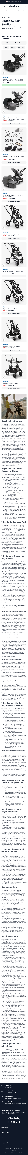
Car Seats (14, 10)
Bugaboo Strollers (15, 16)
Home (20, 10)
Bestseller (13, 47)
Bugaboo (7, 16)
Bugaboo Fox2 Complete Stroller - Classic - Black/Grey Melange (13, 196)
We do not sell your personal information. (14, 1148)
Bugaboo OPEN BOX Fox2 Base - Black (13, 234)
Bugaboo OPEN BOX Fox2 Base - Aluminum (14, 271)
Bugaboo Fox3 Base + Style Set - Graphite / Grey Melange (14, 157)
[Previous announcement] (2, 1)
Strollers (8, 10)
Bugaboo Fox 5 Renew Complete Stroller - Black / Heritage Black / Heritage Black (13, 79)
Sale (2, 10)
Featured (6, 47)
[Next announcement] (26, 1)
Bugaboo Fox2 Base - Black (10, 309)
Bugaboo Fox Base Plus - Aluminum (12, 346)
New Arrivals (21, 47)
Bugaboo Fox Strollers (6, 17)
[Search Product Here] (5, 6)
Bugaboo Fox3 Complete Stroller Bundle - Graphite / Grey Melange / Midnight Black (13, 118)
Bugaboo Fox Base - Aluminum (11, 383)
